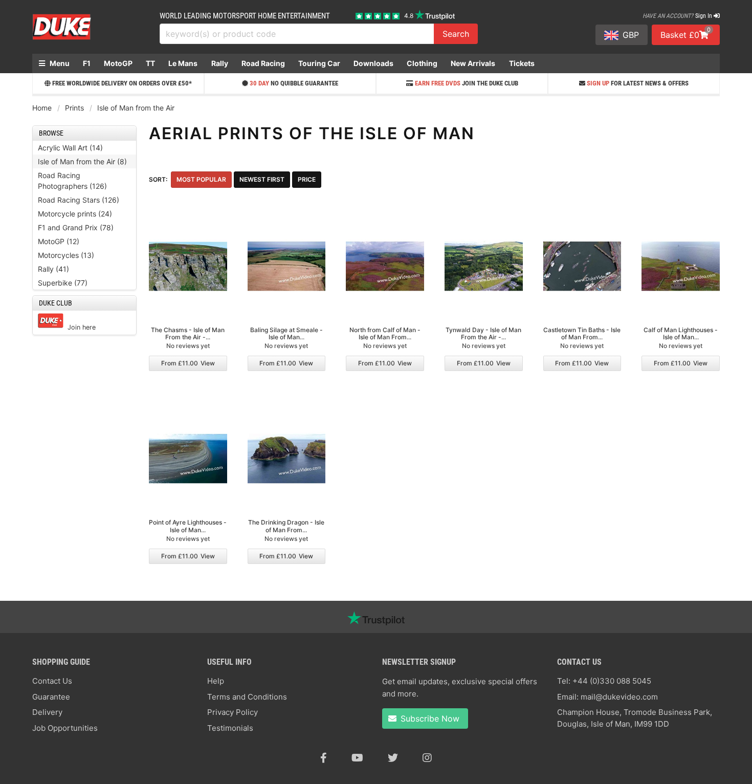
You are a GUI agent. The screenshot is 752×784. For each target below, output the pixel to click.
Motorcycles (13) (66, 255)
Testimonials (230, 728)
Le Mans (182, 63)
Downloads (373, 63)
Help (215, 681)
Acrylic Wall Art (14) (70, 147)
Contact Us (52, 681)
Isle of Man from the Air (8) (82, 161)
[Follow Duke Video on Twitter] (393, 758)
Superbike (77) (62, 282)
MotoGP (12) (58, 241)
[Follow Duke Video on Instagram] (427, 758)
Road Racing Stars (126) (78, 199)
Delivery (47, 712)
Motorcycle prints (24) (75, 213)
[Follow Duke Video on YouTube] (357, 758)
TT (150, 63)
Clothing (422, 63)
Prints (74, 107)
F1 (87, 63)
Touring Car (319, 63)
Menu (59, 63)
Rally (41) (53, 269)
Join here (82, 327)
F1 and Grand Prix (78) (76, 227)
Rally (219, 63)
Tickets (522, 63)
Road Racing (263, 63)
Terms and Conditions (247, 697)
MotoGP (118, 63)
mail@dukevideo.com (619, 697)
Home (42, 107)
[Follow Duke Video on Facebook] (323, 758)
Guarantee (51, 697)
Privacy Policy (232, 712)
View (188, 363)
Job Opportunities (65, 728)
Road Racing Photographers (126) (72, 180)
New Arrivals (473, 63)
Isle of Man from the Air (135, 107)
